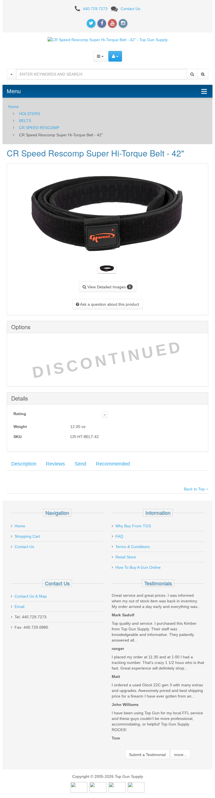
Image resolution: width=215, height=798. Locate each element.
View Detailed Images (108, 287)
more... (180, 754)
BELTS (25, 120)
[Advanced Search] (202, 74)
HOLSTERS (29, 113)
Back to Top (195, 489)
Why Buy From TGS (133, 526)
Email (19, 606)
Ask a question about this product (109, 304)
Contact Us (130, 8)
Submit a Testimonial (147, 754)
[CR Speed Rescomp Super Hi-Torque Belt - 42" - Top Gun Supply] (108, 39)
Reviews (55, 464)
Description (23, 464)
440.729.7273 (95, 8)
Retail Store (125, 557)
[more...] (105, 415)
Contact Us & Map (31, 596)
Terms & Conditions (132, 546)
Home (13, 106)
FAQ (119, 536)
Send (80, 464)
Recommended (113, 464)
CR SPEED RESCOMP (39, 127)
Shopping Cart (27, 536)
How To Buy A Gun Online (138, 567)
